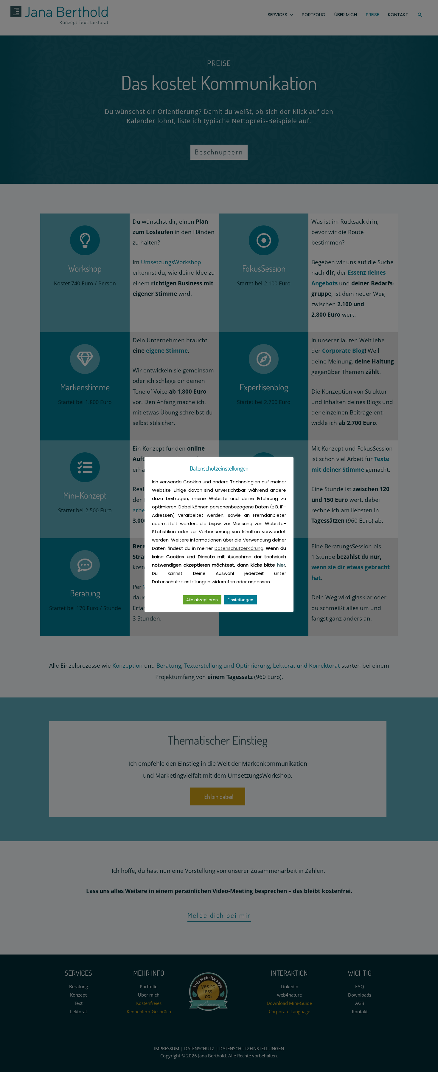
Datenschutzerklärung (239, 548)
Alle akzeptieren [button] (202, 600)
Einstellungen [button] (240, 600)
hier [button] (281, 565)
